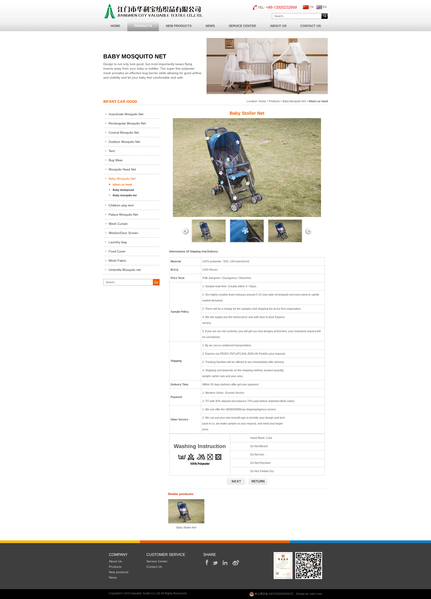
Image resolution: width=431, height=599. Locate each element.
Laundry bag (118, 242)
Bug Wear (116, 160)
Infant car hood (122, 184)
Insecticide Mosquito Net (126, 114)
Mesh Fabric (117, 260)
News (210, 26)
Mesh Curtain (118, 223)
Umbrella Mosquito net (125, 270)
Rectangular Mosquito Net (127, 123)
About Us (278, 26)
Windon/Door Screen (123, 233)
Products (143, 26)
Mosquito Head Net (122, 169)
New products (118, 572)
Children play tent (121, 205)
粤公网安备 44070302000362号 (273, 593)
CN (311, 7)
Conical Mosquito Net (124, 132)
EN (325, 7)
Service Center (242, 26)
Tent (112, 151)
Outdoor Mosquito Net (124, 142)
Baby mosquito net (125, 195)
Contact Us (310, 26)
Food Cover (117, 251)
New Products (178, 26)
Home (115, 26)
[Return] (258, 481)
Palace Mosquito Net (123, 214)
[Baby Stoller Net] (236, 481)
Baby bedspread (123, 190)
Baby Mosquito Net (294, 101)
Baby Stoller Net (186, 527)
